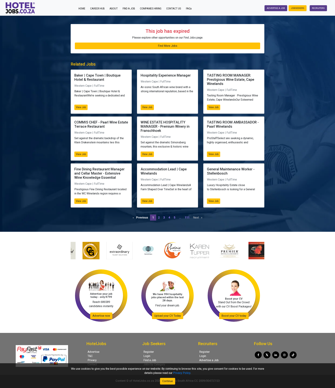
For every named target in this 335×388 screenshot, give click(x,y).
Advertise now (101, 315)
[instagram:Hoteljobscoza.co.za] (284, 354)
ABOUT (114, 8)
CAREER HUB (97, 8)
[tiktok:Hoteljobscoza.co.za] (293, 354)
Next (198, 217)
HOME (83, 8)
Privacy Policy (181, 373)
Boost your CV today (233, 315)
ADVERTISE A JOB (276, 8)
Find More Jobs (167, 45)
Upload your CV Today (167, 315)
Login (146, 356)
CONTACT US (173, 8)
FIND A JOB (129, 8)
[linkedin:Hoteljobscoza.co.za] (275, 354)
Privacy (92, 360)
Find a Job (149, 360)
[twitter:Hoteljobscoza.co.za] (266, 354)
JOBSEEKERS (297, 8)
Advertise (93, 351)
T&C (90, 356)
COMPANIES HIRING (150, 8)
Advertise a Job (209, 360)
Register (148, 351)
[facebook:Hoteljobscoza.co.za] (258, 354)
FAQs (189, 8)
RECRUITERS (318, 8)
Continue (167, 381)
